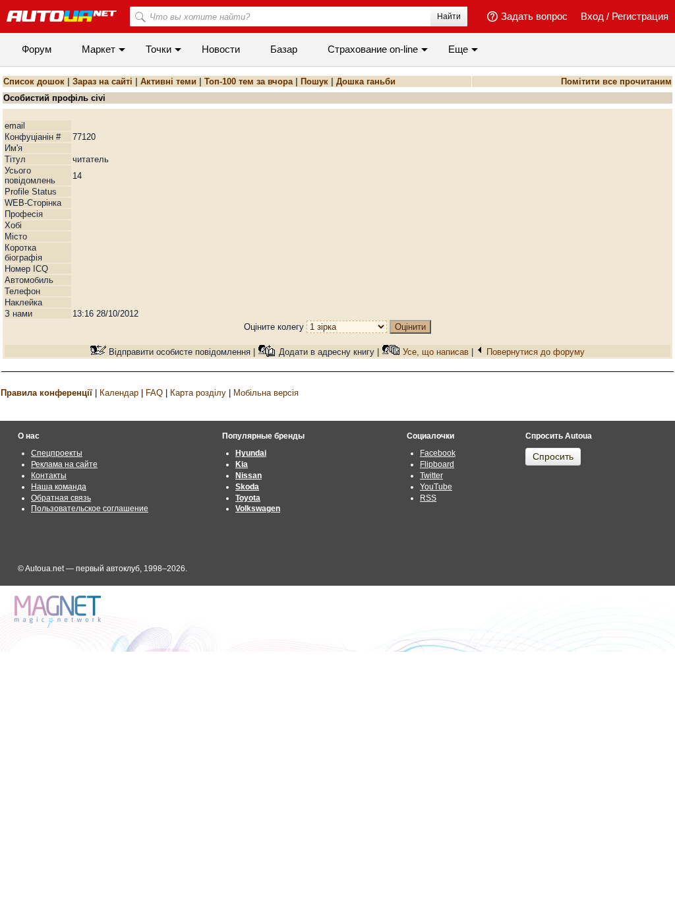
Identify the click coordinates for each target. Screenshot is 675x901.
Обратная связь (61, 498)
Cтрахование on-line (373, 49)
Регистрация (640, 16)
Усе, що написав (436, 352)
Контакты (49, 475)
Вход (592, 16)
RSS (428, 498)
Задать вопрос (534, 16)
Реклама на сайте (64, 464)
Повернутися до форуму (535, 352)
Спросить (553, 456)
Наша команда (58, 486)
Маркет (98, 49)
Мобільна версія (266, 393)
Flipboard (437, 464)
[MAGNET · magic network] (59, 612)
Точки (158, 49)
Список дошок (34, 81)
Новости (221, 49)
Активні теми (168, 81)
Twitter (431, 475)
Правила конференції (46, 393)
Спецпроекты (56, 453)
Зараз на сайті (102, 81)
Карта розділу (198, 393)
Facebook (437, 453)
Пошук (314, 81)
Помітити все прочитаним (616, 81)
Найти (449, 16)
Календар (119, 393)
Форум (36, 49)
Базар (283, 49)
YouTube (436, 486)
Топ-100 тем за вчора (248, 81)
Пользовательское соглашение (89, 508)
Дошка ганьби (366, 81)
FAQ (154, 393)
